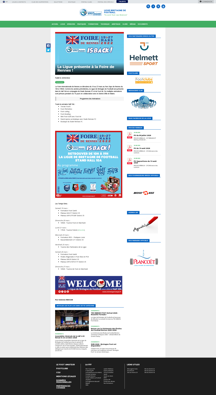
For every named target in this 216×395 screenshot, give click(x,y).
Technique (105, 24)
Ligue (62, 24)
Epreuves (71, 24)
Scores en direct (108, 376)
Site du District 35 (149, 370)
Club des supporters (40, 2)
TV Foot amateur (108, 372)
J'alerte (122, 1)
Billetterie (58, 2)
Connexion (207, 2)
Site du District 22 (149, 369)
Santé (105, 374)
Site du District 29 (132, 372)
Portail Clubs (86, 2)
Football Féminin (91, 376)
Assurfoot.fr (130, 370)
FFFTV (105, 378)
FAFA (87, 385)
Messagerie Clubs (132, 369)
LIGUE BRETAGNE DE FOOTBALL (115, 11)
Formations (93, 24)
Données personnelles (63, 381)
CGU (58, 372)
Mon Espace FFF (90, 369)
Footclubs (62, 369)
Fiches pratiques (108, 370)
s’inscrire (81, 230)
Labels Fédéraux (108, 369)
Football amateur (91, 374)
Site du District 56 (149, 372)
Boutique (71, 2)
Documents (143, 24)
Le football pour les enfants (94, 372)
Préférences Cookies (63, 387)
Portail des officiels (106, 2)
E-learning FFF (90, 370)
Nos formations (108, 383)
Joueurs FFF (107, 379)
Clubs (125, 24)
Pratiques (81, 24)
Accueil (55, 24)
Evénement (59, 82)
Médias (133, 24)
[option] (144, 54)
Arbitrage (116, 24)
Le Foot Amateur (65, 365)
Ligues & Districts (19, 2)
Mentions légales (66, 376)
